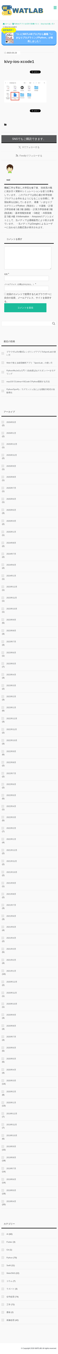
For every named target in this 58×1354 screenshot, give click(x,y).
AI (7, 1234)
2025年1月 (11, 532)
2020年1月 (11, 1102)
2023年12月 (11, 587)
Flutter (9, 1242)
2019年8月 (11, 1157)
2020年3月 (11, 1080)
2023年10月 (11, 609)
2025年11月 (11, 455)
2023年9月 (11, 620)
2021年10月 (11, 872)
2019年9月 (11, 1146)
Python (9, 1257)
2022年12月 (11, 718)
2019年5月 (11, 1190)
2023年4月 (11, 674)
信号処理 (10, 1297)
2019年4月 (11, 1201)
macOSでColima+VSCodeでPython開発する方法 (28, 381)
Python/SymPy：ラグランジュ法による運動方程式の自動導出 (30, 391)
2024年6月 (11, 565)
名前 (6, 274)
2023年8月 (11, 630)
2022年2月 (11, 828)
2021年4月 (11, 938)
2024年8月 (11, 543)
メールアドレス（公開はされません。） (19, 284)
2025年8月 (11, 477)
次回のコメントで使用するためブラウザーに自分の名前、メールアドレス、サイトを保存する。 (28, 298)
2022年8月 (11, 762)
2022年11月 (11, 729)
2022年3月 (11, 817)
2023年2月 (11, 696)
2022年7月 (11, 773)
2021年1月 (11, 971)
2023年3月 (11, 685)
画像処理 (10, 1320)
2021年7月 (11, 905)
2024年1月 (11, 576)
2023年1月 (11, 707)
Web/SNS (10, 1273)
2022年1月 (11, 839)
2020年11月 (11, 993)
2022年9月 (11, 751)
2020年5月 (11, 1059)
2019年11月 (11, 1124)
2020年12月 (11, 982)
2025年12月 (11, 444)
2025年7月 (11, 488)
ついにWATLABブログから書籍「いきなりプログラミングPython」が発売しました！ (28, 36)
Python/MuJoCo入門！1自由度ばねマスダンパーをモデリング (30, 372)
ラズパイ (10, 1289)
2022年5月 (11, 795)
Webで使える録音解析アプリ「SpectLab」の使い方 (29, 363)
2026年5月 (11, 422)
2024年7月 (11, 554)
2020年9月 (11, 1015)
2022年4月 (11, 806)
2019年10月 (11, 1135)
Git (7, 1250)
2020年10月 (11, 1004)
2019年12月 (11, 1113)
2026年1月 (11, 433)
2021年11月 (11, 861)
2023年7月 (11, 641)
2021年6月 (11, 916)
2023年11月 (11, 598)
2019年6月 (11, 1179)
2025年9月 (11, 466)
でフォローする (31, 147)
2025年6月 (11, 499)
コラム (9, 1281)
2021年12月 (11, 850)
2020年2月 (11, 1091)
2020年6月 (11, 1048)
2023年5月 (11, 663)
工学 (8, 1304)
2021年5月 (11, 927)
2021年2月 (11, 960)
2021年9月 (11, 883)
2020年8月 (11, 1026)
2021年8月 (11, 894)
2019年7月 (11, 1168)
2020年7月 (11, 1037)
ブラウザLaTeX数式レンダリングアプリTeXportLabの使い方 (31, 353)
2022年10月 (11, 740)
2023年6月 (11, 652)
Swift (8, 1265)
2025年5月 (11, 510)
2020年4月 (11, 1070)
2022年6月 (11, 784)
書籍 (8, 1312)
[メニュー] (55, 8)
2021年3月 (11, 949)
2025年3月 (11, 521)
